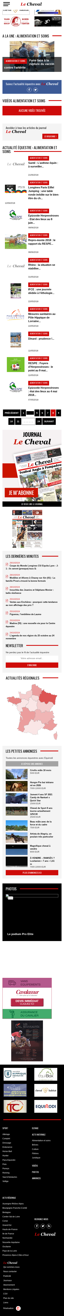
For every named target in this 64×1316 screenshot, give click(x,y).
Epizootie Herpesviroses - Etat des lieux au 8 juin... (43, 219)
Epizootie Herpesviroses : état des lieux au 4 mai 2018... (43, 391)
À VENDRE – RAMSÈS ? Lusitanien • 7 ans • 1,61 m (42, 861)
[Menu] (6, 4)
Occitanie (6, 1246)
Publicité (7, 1276)
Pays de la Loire (9, 1251)
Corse (5, 1221)
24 (38, 421)
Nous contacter (10, 1271)
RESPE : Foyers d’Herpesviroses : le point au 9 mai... (40, 367)
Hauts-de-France (10, 1229)
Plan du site (8, 1298)
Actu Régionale (9, 1197)
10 (11, 421)
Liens (5, 1302)
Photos (35, 1172)
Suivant (49, 421)
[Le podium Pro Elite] (32, 916)
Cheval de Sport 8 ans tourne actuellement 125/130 (41, 811)
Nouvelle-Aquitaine (11, 1242)
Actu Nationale (38, 1134)
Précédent (12, 413)
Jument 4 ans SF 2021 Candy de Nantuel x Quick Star (41, 797)
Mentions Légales (11, 1289)
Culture (35, 1149)
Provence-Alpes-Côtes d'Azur (15, 1255)
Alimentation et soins (41, 1140)
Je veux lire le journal (32, 504)
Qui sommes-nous (11, 1267)
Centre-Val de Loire (11, 1217)
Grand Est (6, 1225)
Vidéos (35, 1165)
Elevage (35, 1128)
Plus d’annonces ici (32, 872)
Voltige (5, 1181)
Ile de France (8, 1234)
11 (18, 421)
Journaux (7, 1280)
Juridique (36, 1158)
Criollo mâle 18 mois (40, 770)
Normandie (7, 1238)
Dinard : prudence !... (41, 338)
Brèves (35, 1145)
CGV (5, 1294)
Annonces (36, 1178)
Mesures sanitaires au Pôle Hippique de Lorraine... (41, 318)
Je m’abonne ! (50, 136)
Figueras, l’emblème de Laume (25, 614)
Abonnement (9, 1285)
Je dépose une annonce (32, 763)
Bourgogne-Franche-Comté (14, 1208)
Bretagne (6, 1212)
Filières (35, 1153)
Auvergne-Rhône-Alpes (13, 1204)
